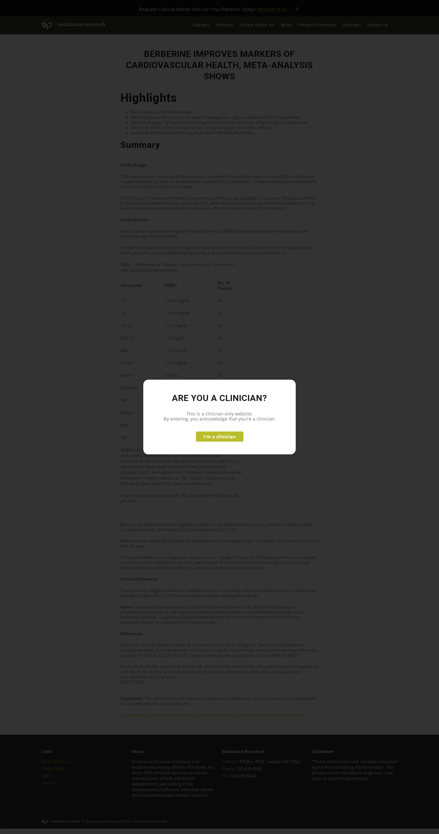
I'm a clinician (219, 437)
